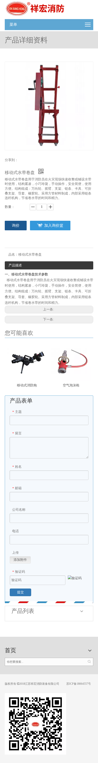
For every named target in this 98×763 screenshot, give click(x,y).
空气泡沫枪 (71, 385)
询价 (16, 225)
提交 (20, 592)
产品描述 (15, 265)
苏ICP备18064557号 (78, 683)
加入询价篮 (53, 225)
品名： (13, 254)
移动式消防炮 (27, 385)
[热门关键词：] (89, 662)
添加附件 (20, 560)
